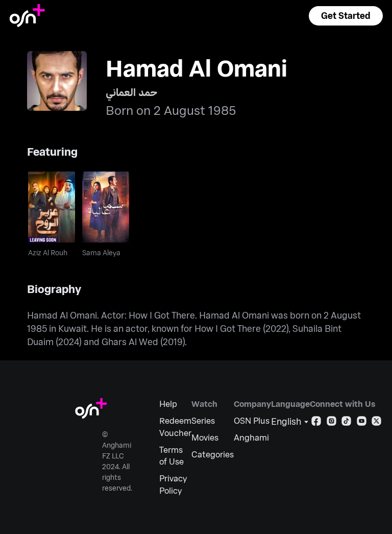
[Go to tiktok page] (346, 423)
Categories (212, 454)
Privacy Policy (173, 484)
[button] (345, 16)
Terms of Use (171, 456)
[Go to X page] (376, 423)
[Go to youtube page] (361, 423)
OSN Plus (252, 420)
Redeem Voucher (175, 427)
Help (168, 403)
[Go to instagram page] (331, 423)
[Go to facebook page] (316, 423)
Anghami (251, 437)
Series (203, 420)
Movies (204, 437)
